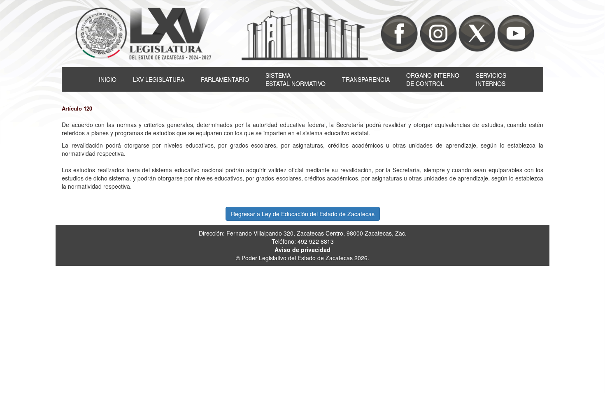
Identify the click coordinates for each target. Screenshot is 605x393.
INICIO (107, 79)
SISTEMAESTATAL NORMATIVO (295, 79)
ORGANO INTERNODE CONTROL (432, 79)
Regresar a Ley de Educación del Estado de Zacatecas (303, 214)
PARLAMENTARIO (225, 79)
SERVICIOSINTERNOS (491, 79)
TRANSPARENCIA (366, 79)
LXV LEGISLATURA (158, 79)
